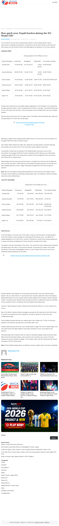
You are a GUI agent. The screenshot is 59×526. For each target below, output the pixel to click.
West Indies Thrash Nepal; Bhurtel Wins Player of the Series (9, 375)
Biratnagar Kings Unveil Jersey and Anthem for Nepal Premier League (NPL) (48, 393)
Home (2, 28)
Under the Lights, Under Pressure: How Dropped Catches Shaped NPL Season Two (25, 449)
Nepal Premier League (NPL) (9, 475)
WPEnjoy (47, 522)
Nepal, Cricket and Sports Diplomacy (12, 444)
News (2, 488)
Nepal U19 (4, 480)
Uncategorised (9, 28)
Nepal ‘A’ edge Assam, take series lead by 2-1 (28, 375)
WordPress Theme (38, 522)
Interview (4, 470)
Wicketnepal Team (14, 39)
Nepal (3, 472)
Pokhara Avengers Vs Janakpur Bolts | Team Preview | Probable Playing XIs (29, 394)
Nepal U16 (4, 477)
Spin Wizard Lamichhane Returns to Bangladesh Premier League (20, 447)
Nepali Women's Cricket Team (10, 485)
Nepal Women (5, 483)
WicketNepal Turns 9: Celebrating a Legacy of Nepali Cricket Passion (8, 393)
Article (3, 462)
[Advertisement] (29, 16)
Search (3, 435)
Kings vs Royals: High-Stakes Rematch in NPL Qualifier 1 (17, 456)
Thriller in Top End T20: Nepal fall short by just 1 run (48, 375)
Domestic (4, 465)
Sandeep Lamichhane (7, 490)
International (5, 467)
